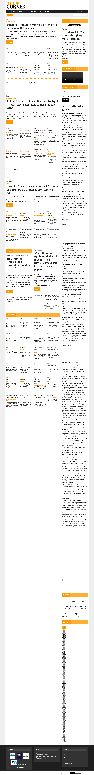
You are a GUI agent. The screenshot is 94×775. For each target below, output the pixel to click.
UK (69, 617)
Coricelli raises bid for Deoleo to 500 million (11, 339)
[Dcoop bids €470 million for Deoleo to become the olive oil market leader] (36, 334)
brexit (83, 599)
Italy (63, 611)
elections (69, 604)
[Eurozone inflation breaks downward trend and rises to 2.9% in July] (24, 149)
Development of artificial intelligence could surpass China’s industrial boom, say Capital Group (12, 220)
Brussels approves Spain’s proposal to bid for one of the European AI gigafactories (31, 26)
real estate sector (81, 611)
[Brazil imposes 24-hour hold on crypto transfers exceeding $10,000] (40, 231)
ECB (83, 601)
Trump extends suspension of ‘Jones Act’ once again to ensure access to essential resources (40, 221)
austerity (65, 599)
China (66, 601)
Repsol (66, 614)
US (78, 616)
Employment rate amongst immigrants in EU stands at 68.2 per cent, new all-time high (12, 155)
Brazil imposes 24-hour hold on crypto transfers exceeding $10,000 (40, 236)
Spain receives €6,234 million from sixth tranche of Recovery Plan (25, 71)
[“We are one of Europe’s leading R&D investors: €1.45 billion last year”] (10, 303)
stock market (83, 613)
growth (68, 609)
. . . (85, 11)
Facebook (46, 754)
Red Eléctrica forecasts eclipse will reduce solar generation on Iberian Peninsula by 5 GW (52, 71)
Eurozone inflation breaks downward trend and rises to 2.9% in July (26, 156)
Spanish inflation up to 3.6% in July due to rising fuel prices (40, 74)
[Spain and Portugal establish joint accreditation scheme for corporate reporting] (40, 137)
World (20, 11)
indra (80, 608)
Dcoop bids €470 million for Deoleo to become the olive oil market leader (40, 340)
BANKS (77, 599)
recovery (63, 613)
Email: (63, 91)
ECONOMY (64, 604)
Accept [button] (72, 773)
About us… (79, 11)
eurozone (65, 606)
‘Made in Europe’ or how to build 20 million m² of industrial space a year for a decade (26, 136)
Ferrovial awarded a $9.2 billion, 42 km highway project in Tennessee (11, 325)
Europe (14, 11)
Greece (64, 609)
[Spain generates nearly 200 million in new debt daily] (10, 49)
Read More (78, 773)
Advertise (65, 760)
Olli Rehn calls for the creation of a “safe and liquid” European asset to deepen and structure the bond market (32, 104)
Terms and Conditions (68, 763)
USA (80, 617)
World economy (10, 183)
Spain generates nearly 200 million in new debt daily (12, 53)
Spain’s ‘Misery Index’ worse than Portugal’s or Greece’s (39, 53)
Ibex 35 (77, 608)
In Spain (35, 50)
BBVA (80, 599)
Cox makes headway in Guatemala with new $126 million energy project (52, 400)
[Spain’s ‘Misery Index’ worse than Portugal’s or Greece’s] (36, 49)
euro (74, 604)
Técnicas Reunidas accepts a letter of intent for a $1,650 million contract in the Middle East (40, 356)
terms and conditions (75, 96)
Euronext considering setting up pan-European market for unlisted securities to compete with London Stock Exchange (40, 158)
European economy (11, 98)
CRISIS (70, 601)
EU (72, 604)
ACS (62, 599)
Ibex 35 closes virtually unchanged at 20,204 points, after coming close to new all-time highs (53, 386)
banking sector (71, 599)
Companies (8, 65)
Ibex (40, 351)
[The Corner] (19, 5)
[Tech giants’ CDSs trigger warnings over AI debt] (53, 366)
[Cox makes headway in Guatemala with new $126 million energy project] (50, 395)
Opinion (41, 11)
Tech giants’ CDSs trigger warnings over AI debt (52, 370)
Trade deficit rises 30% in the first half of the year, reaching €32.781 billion (25, 54)
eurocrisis (77, 604)
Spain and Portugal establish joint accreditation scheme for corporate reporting (40, 142)
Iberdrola (73, 609)
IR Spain (47, 11)
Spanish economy (10, 21)
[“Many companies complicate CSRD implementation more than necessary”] (18, 255)
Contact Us (66, 757)
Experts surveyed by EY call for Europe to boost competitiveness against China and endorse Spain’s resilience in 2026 (53, 159)
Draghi (81, 601)
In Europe (8, 132)
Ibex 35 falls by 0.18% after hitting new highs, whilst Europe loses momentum (12, 369)
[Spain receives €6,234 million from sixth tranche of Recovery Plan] (26, 65)
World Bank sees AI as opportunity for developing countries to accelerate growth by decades (25, 235)
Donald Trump (76, 601)
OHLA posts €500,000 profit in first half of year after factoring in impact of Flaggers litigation (12, 70)
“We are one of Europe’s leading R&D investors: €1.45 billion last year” (24, 298)
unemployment (73, 617)
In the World (9, 215)
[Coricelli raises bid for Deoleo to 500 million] (8, 334)
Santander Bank (72, 613)
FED (70, 606)
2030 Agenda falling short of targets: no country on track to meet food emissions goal (53, 221)
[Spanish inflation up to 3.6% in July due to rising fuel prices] (40, 69)
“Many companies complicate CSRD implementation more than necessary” (18, 263)
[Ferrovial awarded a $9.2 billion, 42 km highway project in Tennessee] (9, 319)
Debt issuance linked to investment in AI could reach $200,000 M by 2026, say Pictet (53, 237)
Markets (27, 11)
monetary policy (72, 611)
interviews (10, 251)
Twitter (44, 758)
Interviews (33, 11)
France (76, 606)
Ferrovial (73, 606)
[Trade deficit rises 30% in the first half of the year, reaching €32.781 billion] (25, 49)
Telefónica (65, 617)
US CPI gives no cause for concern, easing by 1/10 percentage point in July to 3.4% (25, 220)
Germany (83, 606)
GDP (79, 606)
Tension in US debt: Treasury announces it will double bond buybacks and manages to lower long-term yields (32, 189)
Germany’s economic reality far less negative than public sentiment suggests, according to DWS (12, 136)
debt (73, 601)
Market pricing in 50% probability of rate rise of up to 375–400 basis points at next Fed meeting (12, 238)
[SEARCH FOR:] (80, 15)
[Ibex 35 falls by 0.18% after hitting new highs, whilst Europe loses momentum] (12, 364)
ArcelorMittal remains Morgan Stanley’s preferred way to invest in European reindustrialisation (12, 386)
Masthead (66, 754)
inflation (83, 609)
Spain (9, 11)
